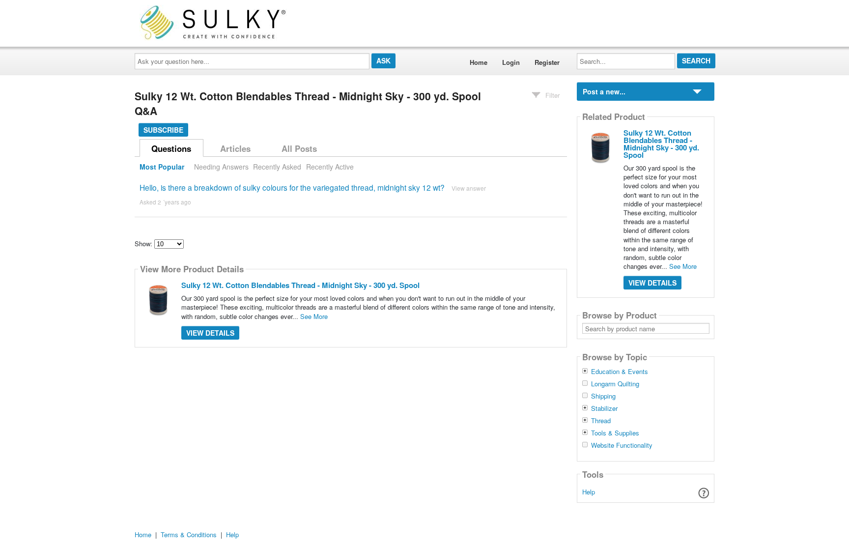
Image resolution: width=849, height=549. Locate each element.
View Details (210, 333)
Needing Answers (221, 167)
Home (478, 62)
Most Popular (162, 167)
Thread (601, 420)
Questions (171, 148)
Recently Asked (277, 167)
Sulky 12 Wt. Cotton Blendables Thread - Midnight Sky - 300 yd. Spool (300, 285)
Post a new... (604, 91)
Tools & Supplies (615, 433)
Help (588, 491)
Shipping (603, 396)
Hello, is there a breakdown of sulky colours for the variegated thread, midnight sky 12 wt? (292, 187)
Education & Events (619, 371)
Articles (235, 148)
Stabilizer (604, 408)
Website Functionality (621, 445)
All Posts (299, 148)
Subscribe (163, 130)
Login (511, 62)
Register (547, 62)
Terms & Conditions (189, 534)
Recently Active (330, 167)
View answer (469, 188)
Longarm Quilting (615, 383)
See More (314, 316)
